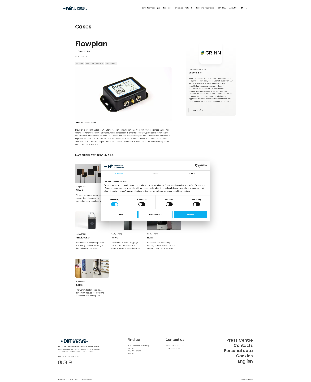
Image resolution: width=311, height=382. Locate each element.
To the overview (84, 51)
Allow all (190, 214)
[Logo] (74, 8)
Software (99, 63)
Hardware (79, 63)
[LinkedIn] (65, 364)
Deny (120, 214)
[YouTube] (70, 364)
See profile (198, 110)
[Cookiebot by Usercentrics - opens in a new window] (196, 166)
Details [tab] (156, 174)
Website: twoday (247, 380)
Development (111, 63)
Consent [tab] (119, 174)
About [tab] (192, 174)
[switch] (141, 204)
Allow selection (155, 214)
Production (90, 63)
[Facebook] (60, 364)
